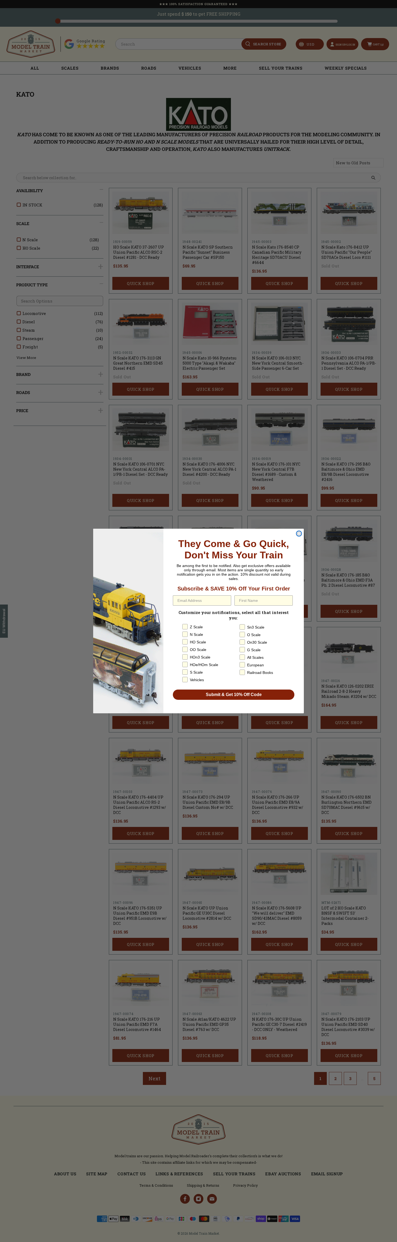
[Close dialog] (299, 533)
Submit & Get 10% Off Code (234, 694)
